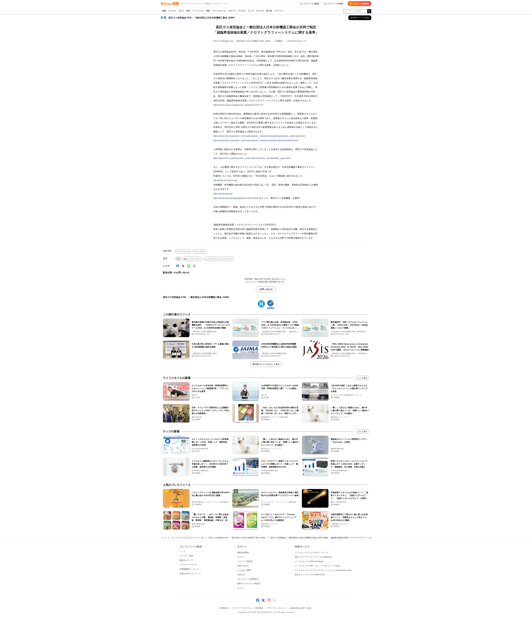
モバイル (260, 11)
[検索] (369, 11)
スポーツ (232, 11)
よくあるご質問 (244, 570)
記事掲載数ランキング (189, 569)
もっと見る (362, 378)
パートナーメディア (188, 565)
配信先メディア (186, 560)
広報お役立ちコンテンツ (190, 573)
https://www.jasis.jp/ (222, 193)
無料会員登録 (243, 552)
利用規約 (259, 608)
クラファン (279, 11)
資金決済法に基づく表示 (301, 608)
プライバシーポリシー (276, 608)
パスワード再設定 (245, 561)
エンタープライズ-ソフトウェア (219, 259)
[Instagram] (268, 600)
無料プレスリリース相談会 (248, 583)
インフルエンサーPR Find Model (309, 561)
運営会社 (224, 608)
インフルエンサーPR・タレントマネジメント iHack (317, 566)
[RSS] (274, 600)
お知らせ (241, 575)
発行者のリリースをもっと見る (266, 364)
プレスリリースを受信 (333, 3)
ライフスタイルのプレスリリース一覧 (187, 538)
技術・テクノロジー (192, 259)
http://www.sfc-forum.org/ (225, 180)
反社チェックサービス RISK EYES (310, 575)
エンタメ (172, 11)
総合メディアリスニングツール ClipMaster (313, 557)
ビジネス (242, 11)
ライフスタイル (219, 11)
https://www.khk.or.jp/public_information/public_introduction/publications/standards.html (256, 140)
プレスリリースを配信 (309, 3)
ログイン (241, 557)
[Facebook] (177, 266)
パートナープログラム (241, 608)
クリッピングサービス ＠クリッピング (311, 552)
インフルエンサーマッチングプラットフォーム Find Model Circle (323, 570)
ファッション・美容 (201, 11)
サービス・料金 (186, 556)
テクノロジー (199, 251)
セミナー (241, 588)
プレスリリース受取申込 (248, 579)
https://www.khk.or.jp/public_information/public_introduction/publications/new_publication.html (259, 136)
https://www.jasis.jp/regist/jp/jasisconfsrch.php (235, 198)
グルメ (181, 11)
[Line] (188, 266)
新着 (164, 11)
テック (251, 11)
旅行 (188, 11)
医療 (178, 259)
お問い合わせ (266, 289)
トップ (164, 538)
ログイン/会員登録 (361, 3)
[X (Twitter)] (183, 266)
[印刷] (194, 266)
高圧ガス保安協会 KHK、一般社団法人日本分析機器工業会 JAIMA (241, 41)
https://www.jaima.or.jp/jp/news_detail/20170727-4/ (238, 105)
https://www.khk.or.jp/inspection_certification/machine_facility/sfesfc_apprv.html (251, 158)
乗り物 (269, 11)
